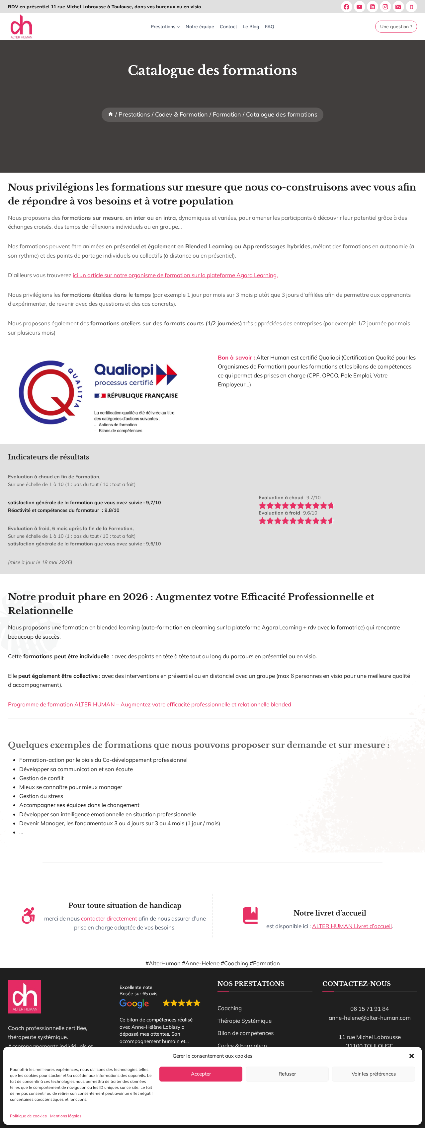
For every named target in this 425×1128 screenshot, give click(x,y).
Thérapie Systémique (244, 1020)
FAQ (269, 27)
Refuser (287, 1074)
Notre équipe (200, 27)
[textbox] (281, 498)
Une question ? (396, 27)
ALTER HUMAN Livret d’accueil (352, 926)
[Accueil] (111, 114)
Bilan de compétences (245, 1032)
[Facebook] (346, 6)
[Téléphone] (411, 6)
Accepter (201, 1074)
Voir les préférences (374, 1074)
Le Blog (251, 27)
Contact (228, 27)
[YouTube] (359, 6)
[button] (411, 1056)
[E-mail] (398, 6)
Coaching (229, 1008)
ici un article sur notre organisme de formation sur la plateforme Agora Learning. (175, 275)
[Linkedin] (372, 6)
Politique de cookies (28, 1115)
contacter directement (109, 918)
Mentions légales (65, 1115)
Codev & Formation (242, 1045)
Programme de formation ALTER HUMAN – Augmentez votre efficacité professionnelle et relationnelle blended (149, 704)
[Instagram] (385, 6)
